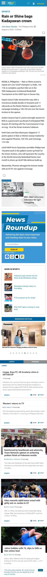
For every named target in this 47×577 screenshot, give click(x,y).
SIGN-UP (14, 250)
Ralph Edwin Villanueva (13, 459)
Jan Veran (9, 555)
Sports (6, 11)
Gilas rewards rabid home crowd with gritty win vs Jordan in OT (22, 501)
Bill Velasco (7, 407)
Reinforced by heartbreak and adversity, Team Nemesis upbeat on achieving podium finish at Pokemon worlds (23, 453)
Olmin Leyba (9, 507)
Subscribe (40, 4)
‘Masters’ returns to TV (13, 403)
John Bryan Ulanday (9, 27)
